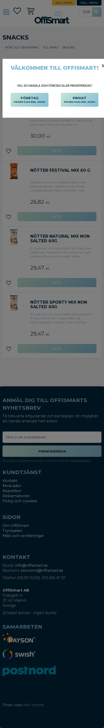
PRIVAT (79, 99)
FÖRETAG (29, 99)
